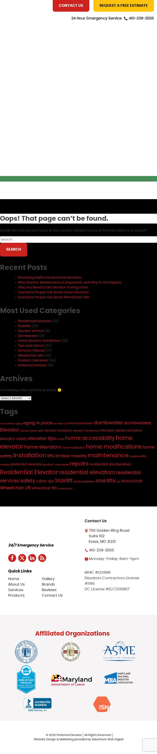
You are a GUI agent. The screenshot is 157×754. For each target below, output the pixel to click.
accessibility (7, 423)
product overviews (56, 464)
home (60, 439)
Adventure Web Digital (107, 739)
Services (50, 44)
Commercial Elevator (78, 423)
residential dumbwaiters (110, 464)
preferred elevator (26, 464)
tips (118, 481)
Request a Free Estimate (124, 6)
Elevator (9, 430)
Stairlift (63, 480)
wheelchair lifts (45, 488)
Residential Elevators (35, 321)
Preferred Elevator (32, 365)
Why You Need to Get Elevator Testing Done (53, 287)
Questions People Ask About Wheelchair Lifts (53, 297)
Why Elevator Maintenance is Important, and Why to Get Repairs (70, 282)
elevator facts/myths (32, 431)
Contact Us (71, 6)
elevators (134, 430)
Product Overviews (33, 360)
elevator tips (42, 438)
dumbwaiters (137, 423)
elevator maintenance (86, 430)
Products (51, 54)
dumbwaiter (108, 423)
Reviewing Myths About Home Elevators (50, 277)
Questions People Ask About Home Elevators (53, 292)
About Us (51, 35)
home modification (73, 447)
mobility (5, 464)
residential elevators (87, 472)
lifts (51, 456)
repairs (79, 464)
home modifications (113, 447)
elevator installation (58, 430)
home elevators (42, 447)
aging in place (38, 423)
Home (47, 25)
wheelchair (132, 481)
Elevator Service (31, 331)
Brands (49, 73)
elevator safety (13, 439)
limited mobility (71, 456)
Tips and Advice (31, 345)
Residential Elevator (29, 472)
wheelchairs (65, 488)
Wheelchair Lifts (31, 355)
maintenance (108, 456)
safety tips (45, 481)
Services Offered (31, 350)
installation (29, 456)
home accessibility (90, 438)
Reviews (49, 82)
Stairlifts (24, 326)
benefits (58, 423)
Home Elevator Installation (39, 340)
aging (18, 423)
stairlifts (106, 480)
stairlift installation (84, 481)
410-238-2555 (141, 18)
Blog (47, 91)
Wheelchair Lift (15, 488)
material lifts (138, 456)
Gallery (49, 63)
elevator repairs (113, 430)
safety (27, 480)
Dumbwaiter (28, 335)
